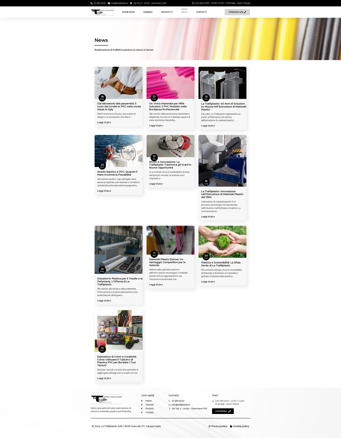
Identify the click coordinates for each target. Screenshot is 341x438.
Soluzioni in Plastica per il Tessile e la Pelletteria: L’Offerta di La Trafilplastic (120, 281)
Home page (128, 12)
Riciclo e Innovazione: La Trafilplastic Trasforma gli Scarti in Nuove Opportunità (170, 164)
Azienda (148, 12)
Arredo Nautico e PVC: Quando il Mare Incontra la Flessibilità (117, 173)
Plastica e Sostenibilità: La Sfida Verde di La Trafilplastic (220, 264)
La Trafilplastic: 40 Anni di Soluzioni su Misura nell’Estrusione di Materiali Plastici (223, 106)
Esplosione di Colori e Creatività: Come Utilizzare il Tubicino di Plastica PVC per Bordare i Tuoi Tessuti (117, 361)
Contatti (201, 12)
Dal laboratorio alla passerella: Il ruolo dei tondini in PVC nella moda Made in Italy (119, 106)
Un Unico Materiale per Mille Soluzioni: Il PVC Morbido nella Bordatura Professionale (168, 106)
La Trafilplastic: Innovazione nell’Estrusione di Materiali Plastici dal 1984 (222, 194)
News (184, 12)
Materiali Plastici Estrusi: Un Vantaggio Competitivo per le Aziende (167, 262)
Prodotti (167, 12)
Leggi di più (103, 122)
